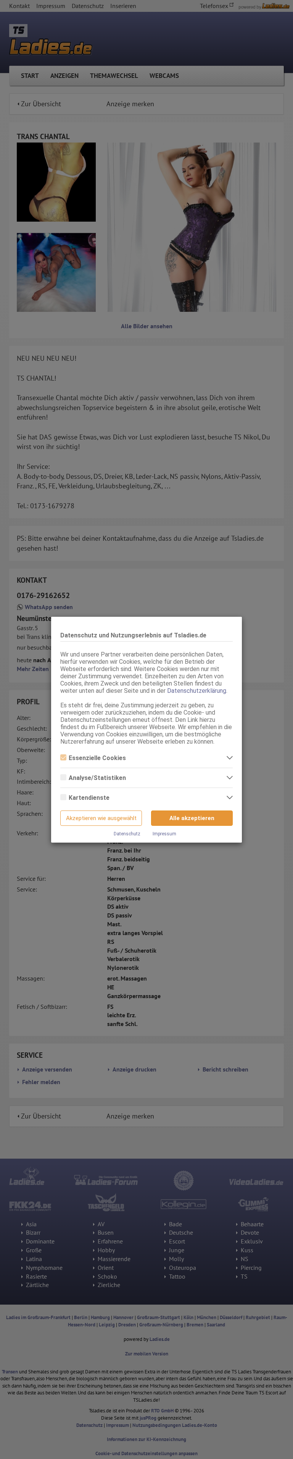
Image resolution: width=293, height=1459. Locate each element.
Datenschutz (127, 833)
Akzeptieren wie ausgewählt (101, 818)
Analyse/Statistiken (97, 777)
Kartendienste (89, 797)
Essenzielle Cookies (97, 758)
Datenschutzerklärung (196, 690)
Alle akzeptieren (191, 818)
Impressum (164, 833)
